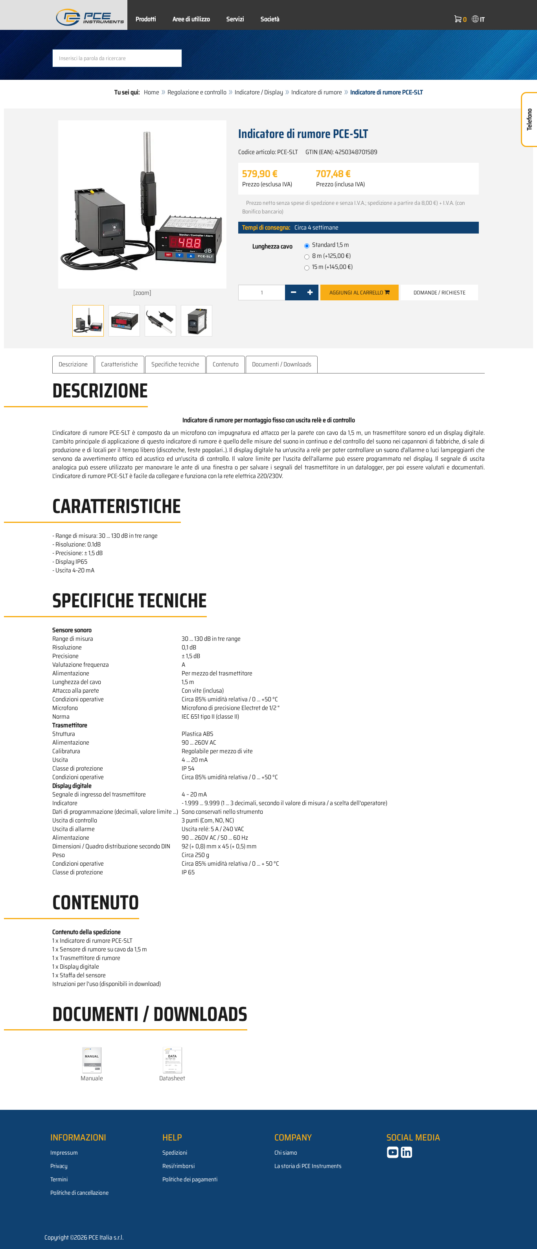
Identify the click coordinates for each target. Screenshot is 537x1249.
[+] (310, 292)
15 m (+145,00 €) (332, 267)
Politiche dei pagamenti (189, 1179)
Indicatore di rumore (316, 92)
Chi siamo (285, 1152)
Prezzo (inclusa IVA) (340, 184)
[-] (293, 292)
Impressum (64, 1152)
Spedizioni (174, 1152)
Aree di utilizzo (191, 19)
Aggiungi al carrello (356, 292)
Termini (59, 1179)
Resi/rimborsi (178, 1166)
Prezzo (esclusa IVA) (267, 184)
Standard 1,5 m (330, 245)
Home (151, 92)
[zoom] (142, 293)
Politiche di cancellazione (79, 1192)
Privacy (59, 1166)
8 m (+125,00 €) (331, 256)
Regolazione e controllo (196, 92)
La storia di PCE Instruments (308, 1166)
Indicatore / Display (259, 92)
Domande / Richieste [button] (439, 292)
